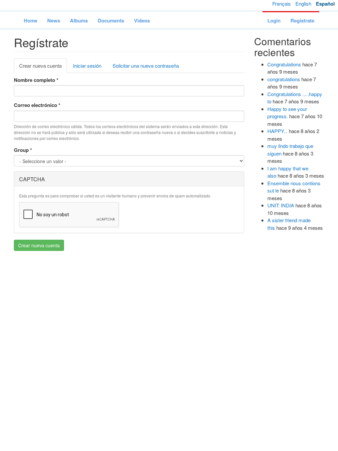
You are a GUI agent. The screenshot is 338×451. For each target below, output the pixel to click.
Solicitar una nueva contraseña (146, 65)
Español (325, 3)
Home (30, 20)
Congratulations (284, 64)
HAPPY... (277, 130)
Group (23, 150)
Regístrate (302, 20)
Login (274, 20)
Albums (79, 20)
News (53, 20)
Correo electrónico (37, 105)
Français (281, 3)
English (303, 3)
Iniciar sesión (87, 65)
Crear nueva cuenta (43, 67)
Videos (142, 20)
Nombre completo (36, 80)
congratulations (283, 79)
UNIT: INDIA (280, 205)
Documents (111, 20)
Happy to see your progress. (287, 112)
